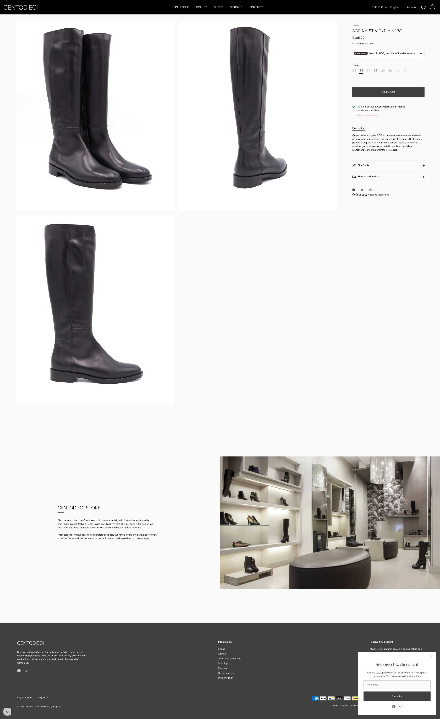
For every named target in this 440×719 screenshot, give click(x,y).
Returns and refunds (368, 176)
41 (397, 71)
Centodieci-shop (32, 706)
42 (404, 71)
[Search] (423, 7)
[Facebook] (393, 706)
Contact (222, 653)
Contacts (256, 7)
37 (369, 71)
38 (376, 71)
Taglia (355, 65)
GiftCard (236, 7)
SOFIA (356, 25)
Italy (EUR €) (23, 697)
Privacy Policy (225, 677)
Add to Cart (388, 92)
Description (358, 128)
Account (412, 7)
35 (354, 71)
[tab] (360, 128)
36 (361, 71)
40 (390, 71)
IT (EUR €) (377, 7)
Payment (223, 668)
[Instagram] (400, 706)
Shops (218, 7)
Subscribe (397, 696)
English (394, 7)
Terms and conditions (229, 658)
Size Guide (363, 165)
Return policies (226, 673)
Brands (201, 7)
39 (383, 71)
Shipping (223, 663)
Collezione (181, 7)
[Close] (431, 656)
